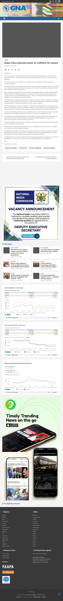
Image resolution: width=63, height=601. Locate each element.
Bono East (5, 521)
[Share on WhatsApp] (12, 69)
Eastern (4, 525)
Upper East (5, 538)
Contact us (19, 597)
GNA (15, 65)
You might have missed (11, 504)
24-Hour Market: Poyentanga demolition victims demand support (48, 265)
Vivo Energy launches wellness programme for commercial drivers (46, 157)
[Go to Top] (59, 594)
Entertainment (15, 247)
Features (35, 529)
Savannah (4, 536)
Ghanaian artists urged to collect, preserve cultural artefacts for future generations (19, 252)
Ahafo (3, 515)
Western (4, 544)
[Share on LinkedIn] (15, 69)
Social (6, 60)
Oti (3, 533)
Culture (34, 519)
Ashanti (4, 517)
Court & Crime (36, 517)
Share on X (24, 148)
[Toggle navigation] (4, 18)
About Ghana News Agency (39, 553)
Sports (34, 542)
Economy (13, 261)
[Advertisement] (31, 175)
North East (5, 529)
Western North (6, 546)
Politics (34, 536)
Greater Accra (5, 527)
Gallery (34, 531)
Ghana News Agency (31, 594)
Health (34, 533)
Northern (4, 531)
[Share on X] (8, 69)
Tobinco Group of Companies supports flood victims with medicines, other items (17, 157)
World (34, 544)
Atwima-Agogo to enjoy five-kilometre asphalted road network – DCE (20, 277)
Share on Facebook (11, 148)
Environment (36, 527)
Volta (3, 542)
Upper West (5, 540)
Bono (3, 519)
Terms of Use (5, 553)
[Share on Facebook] (5, 69)
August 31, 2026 (15, 256)
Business (35, 515)
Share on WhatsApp (36, 148)
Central (4, 523)
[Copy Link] (18, 69)
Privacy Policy (5, 557)
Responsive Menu (59, 1)
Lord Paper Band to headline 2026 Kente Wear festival (49, 250)
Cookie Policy (5, 555)
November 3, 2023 (8, 65)
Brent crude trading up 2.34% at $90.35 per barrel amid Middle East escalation (20, 265)
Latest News (7, 244)
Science (35, 538)
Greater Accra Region (12, 144)
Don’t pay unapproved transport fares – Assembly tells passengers (49, 277)
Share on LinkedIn (50, 148)
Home (34, 546)
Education (35, 523)
